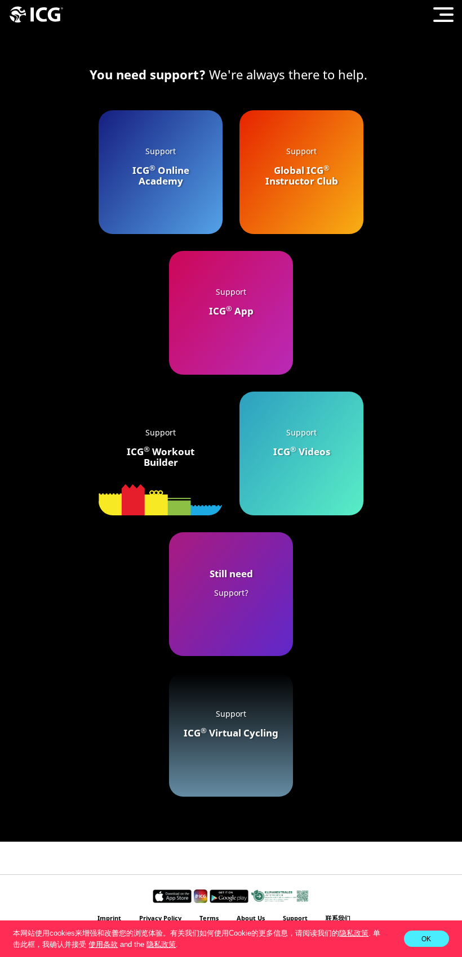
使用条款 (103, 944)
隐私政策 (353, 933)
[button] (181, 944)
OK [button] (426, 938)
